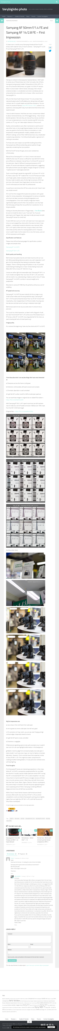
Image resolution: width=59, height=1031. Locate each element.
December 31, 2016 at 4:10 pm (22, 858)
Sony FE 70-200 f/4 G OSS (28, 1007)
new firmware (34, 1003)
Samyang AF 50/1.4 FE (12, 251)
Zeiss (37, 1009)
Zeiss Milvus (4, 1011)
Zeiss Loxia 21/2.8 (52, 1009)
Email (32, 944)
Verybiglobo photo (14, 9)
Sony (21, 1005)
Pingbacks (23, 854)
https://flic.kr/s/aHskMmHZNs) (24, 411)
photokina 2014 (48, 1003)
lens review (17, 818)
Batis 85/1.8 (8, 998)
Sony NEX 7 (40, 1007)
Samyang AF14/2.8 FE (40, 818)
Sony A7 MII (9, 820)
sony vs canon (13, 1009)
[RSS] (53, 1025)
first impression (38, 998)
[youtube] (42, 1025)
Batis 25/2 (4, 998)
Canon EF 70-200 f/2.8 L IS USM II (22, 998)
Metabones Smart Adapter (28, 1001)
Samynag (48, 818)
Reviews (9, 16)
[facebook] (44, 1025)
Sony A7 (26, 1005)
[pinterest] (50, 1025)
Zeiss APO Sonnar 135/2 (29, 105)
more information (42, 1027)
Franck (12, 858)
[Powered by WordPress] (8, 1027)
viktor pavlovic (12, 41)
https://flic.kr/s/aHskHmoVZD (14, 400)
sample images (15, 1005)
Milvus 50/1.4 (22, 1003)
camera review (13, 998)
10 (20, 830)
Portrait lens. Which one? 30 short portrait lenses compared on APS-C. (44, 840)
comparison (31, 998)
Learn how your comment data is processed (37, 965)
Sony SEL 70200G (8, 1009)
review (9, 1005)
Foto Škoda (38, 211)
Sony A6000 (50, 1005)
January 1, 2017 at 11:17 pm (28, 876)
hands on (11, 818)
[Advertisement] (29, 979)
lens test (22, 818)
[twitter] (47, 1025)
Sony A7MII (37, 1005)
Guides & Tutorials (19, 16)
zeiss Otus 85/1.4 (14, 1011)
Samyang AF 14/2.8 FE (12, 247)
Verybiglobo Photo (5, 2)
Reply (12, 873)
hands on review (50, 998)
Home (3, 16)
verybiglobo (29, 1009)
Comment (10, 934)
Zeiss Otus (8, 1011)
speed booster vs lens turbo (21, 1009)
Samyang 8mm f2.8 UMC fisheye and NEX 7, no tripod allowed (13, 840)
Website (10, 949)
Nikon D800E (40, 1003)
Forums (33, 16)
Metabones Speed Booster (38, 1001)
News (27, 16)
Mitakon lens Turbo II (28, 1003)
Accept (51, 1027)
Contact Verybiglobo (42, 16)
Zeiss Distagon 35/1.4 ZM (44, 1009)
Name (9, 944)
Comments (12, 854)
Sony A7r (44, 1005)
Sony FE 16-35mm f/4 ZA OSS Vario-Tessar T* (13, 1007)
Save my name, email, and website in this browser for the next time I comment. (26, 957)
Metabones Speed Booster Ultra (12, 1003)
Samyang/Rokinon (11, 20)
